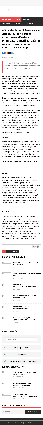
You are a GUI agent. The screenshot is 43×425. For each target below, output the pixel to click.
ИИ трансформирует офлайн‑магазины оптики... (24, 319)
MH (22, 423)
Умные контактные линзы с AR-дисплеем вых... (26, 297)
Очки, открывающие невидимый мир (27, 274)
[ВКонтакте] (3, 53)
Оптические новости (10, 19)
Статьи (26, 19)
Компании (6, 24)
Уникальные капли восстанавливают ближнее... (25, 285)
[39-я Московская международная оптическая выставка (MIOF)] (6, 399)
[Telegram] (12, 53)
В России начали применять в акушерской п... (25, 263)
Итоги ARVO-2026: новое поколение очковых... (23, 308)
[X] (9, 53)
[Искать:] (21, 339)
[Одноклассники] (6, 53)
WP (25, 423)
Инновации (12, 251)
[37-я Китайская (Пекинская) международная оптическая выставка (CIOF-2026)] (6, 376)
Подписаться (33, 412)
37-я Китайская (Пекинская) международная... (24, 373)
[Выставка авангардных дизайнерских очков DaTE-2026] (6, 388)
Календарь (17, 24)
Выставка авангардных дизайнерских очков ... (22, 384)
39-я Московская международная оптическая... (25, 395)
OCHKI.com (31, 423)
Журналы (30, 24)
